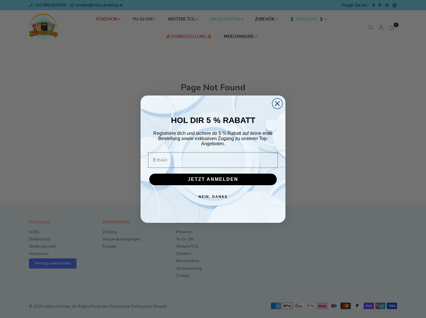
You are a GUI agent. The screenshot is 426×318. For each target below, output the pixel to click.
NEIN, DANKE (213, 197)
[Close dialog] (277, 103)
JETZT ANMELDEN (213, 179)
